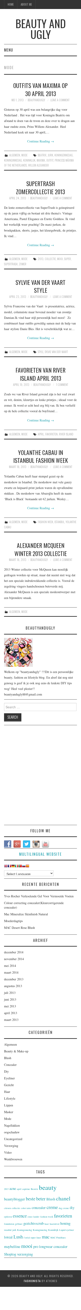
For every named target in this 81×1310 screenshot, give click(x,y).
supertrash (11, 264)
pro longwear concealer (50, 1246)
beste (30, 1198)
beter (40, 1198)
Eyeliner (9, 1078)
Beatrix (42, 155)
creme (52, 1207)
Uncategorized (13, 1139)
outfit (49, 160)
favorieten (51, 434)
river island (66, 434)
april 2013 (10, 1013)
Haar (7, 1091)
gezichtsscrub (33, 1223)
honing (65, 1223)
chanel (63, 1198)
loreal (8, 1237)
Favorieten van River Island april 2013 (40, 374)
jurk (50, 155)
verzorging (25, 1254)
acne (12, 1188)
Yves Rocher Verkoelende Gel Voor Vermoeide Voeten (39, 896)
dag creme (64, 1208)
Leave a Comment (60, 100)
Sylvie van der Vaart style (40, 286)
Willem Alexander (38, 165)
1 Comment (62, 385)
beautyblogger (14, 1199)
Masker (8, 1112)
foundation (9, 1223)
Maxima (41, 160)
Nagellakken (12, 1125)
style (40, 352)
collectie (50, 259)
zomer (22, 264)
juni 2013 (10, 999)
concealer (39, 1207)
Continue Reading (40, 141)
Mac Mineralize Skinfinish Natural (26, 914)
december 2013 (13, 979)
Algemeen (14, 155)
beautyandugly (36, 100)
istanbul (59, 522)
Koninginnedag (13, 160)
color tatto (26, 1208)
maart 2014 (11, 972)
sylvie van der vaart (56, 352)
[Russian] (24, 866)
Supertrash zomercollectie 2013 (40, 187)
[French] (9, 866)
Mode (24, 155)
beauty (48, 1187)
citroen (7, 1208)
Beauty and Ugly (41, 28)
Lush (18, 1236)
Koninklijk (29, 160)
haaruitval (54, 1223)
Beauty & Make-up (16, 1051)
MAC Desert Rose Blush (19, 927)
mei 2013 (10, 1006)
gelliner (18, 1223)
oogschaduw (12, 1132)
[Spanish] (27, 866)
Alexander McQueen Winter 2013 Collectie (40, 549)
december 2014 (13, 952)
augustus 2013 (13, 986)
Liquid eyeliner (66, 1229)
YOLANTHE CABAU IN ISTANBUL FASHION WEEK (40, 456)
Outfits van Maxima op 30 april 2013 (40, 89)
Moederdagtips (13, 921)
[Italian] (16, 866)
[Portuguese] (20, 866)
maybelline (12, 1246)
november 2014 (14, 959)
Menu (8, 50)
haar (47, 1223)
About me (26, 4)
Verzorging (11, 1145)
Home (11, 4)
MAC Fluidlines (58, 1237)
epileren (8, 1216)
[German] (13, 866)
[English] (6, 866)
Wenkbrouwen (13, 1159)
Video (8, 1152)
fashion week (45, 522)
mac (46, 1236)
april (41, 434)
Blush (7, 1058)
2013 (40, 259)
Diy (6, 1071)
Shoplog (10, 1254)
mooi (60, 259)
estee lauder (33, 1216)
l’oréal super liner (32, 1237)
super (67, 259)
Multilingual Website (40, 854)
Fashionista (32, 1281)
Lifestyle (9, 1098)
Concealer (10, 1064)
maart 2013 (11, 1019)
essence (20, 1216)
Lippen (8, 1105)
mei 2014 (10, 965)
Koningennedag (63, 155)
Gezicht (9, 1085)
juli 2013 (10, 992)
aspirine (26, 1189)
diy (72, 1207)
